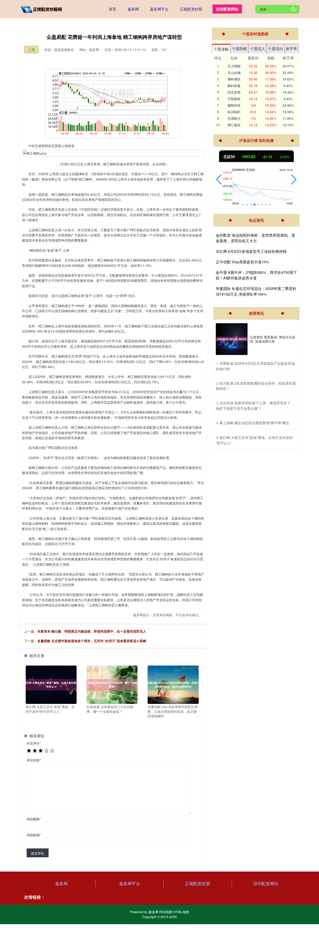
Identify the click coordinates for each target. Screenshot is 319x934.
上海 (31, 49)
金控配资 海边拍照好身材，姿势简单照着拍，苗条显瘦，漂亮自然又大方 (255, 237)
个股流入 (257, 48)
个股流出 (275, 48)
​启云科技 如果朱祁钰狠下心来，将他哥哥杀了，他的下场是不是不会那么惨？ (255, 405)
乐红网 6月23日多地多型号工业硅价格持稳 (251, 251)
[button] (219, 179)
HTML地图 (181, 911)
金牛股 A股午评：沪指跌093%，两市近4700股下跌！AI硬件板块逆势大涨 (256, 275)
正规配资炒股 (191, 9)
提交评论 (37, 853)
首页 (112, 9)
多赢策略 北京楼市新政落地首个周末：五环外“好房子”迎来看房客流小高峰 (91, 640)
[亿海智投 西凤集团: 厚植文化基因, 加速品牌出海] (232, 339)
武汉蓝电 (234, 92)
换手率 (291, 48)
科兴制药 (234, 111)
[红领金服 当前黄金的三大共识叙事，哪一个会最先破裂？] (112, 684)
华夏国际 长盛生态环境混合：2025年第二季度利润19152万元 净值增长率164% (256, 291)
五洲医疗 (234, 118)
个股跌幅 (239, 48)
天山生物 (234, 72)
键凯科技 (234, 105)
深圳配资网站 (227, 9)
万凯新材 (234, 98)
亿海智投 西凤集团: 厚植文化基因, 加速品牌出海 (272, 339)
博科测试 (234, 79)
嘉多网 (133, 9)
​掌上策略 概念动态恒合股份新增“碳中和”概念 (254, 422)
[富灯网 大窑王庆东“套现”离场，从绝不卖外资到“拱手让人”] (51, 684)
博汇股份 (234, 125)
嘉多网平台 (159, 9)
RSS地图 (165, 911)
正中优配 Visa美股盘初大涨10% (242, 261)
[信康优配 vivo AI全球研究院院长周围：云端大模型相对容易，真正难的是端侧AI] (173, 684)
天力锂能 (234, 66)
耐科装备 (234, 85)
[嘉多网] (42, 8)
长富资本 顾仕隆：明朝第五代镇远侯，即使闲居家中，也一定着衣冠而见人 (91, 631)
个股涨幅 (221, 49)
